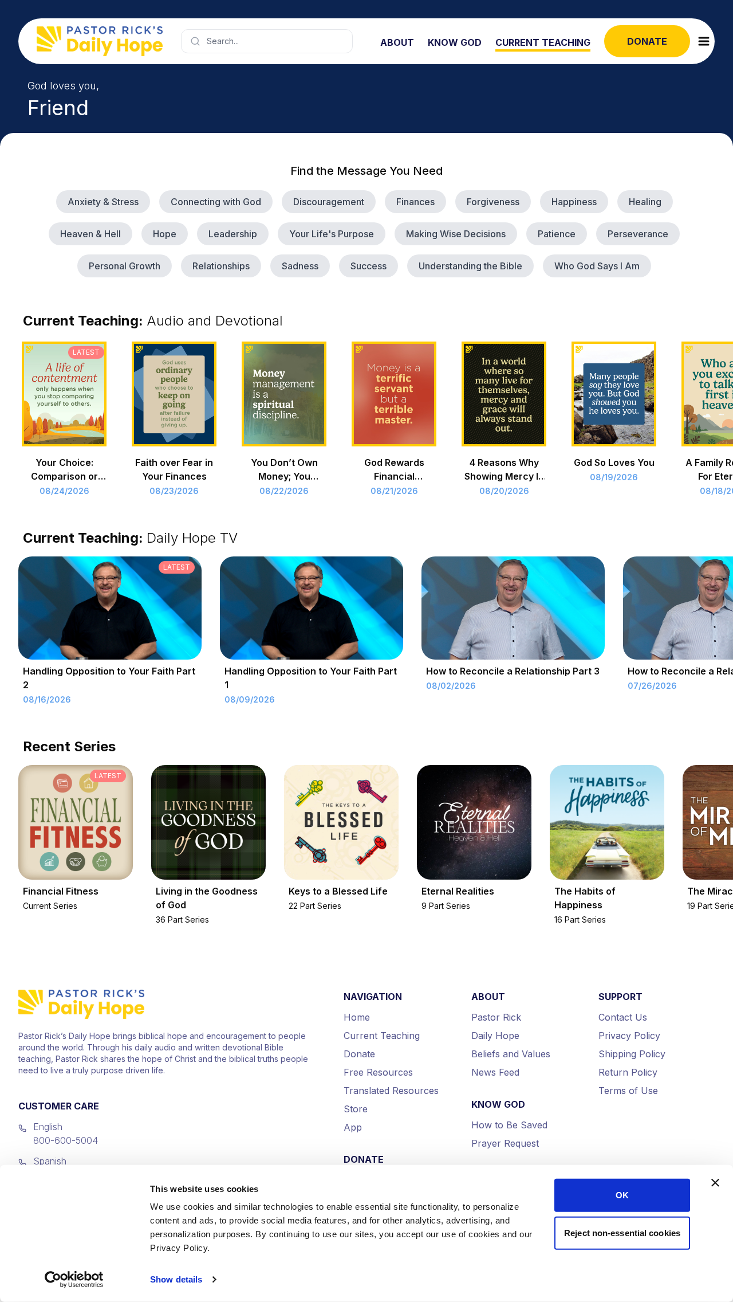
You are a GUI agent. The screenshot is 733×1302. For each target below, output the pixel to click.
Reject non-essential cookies (622, 1232)
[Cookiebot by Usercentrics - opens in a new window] (74, 1279)
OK (622, 1195)
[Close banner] (715, 1183)
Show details (176, 1279)
